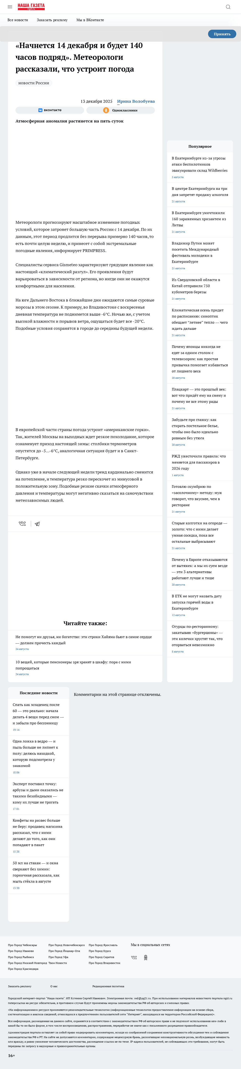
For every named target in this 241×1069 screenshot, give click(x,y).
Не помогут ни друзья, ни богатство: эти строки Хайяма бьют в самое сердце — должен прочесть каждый (84, 642)
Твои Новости (57, 963)
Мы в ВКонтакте (90, 20)
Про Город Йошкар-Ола (64, 951)
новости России (33, 83)
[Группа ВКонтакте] (50, 110)
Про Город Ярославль (103, 945)
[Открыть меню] (10, 7)
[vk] (23, 523)
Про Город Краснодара (23, 969)
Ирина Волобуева (136, 101)
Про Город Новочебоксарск (66, 945)
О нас (54, 986)
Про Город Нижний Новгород (27, 963)
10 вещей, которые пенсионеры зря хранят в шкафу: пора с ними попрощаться (73, 668)
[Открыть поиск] (228, 7)
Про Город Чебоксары (22, 945)
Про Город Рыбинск (21, 957)
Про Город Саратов (101, 957)
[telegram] (39, 523)
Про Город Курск (100, 951)
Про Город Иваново (21, 951)
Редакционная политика (108, 986)
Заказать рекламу (52, 20)
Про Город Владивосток (104, 963)
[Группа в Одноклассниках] (120, 110)
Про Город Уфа (58, 957)
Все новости (18, 20)
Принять (222, 34)
